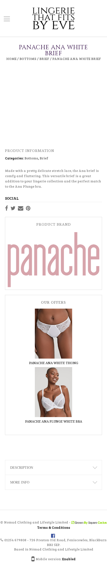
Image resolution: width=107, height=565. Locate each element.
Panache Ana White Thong (53, 363)
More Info (19, 482)
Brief (44, 58)
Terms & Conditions (53, 527)
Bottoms (27, 58)
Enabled (69, 559)
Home (11, 58)
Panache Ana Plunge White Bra (53, 421)
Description (21, 467)
